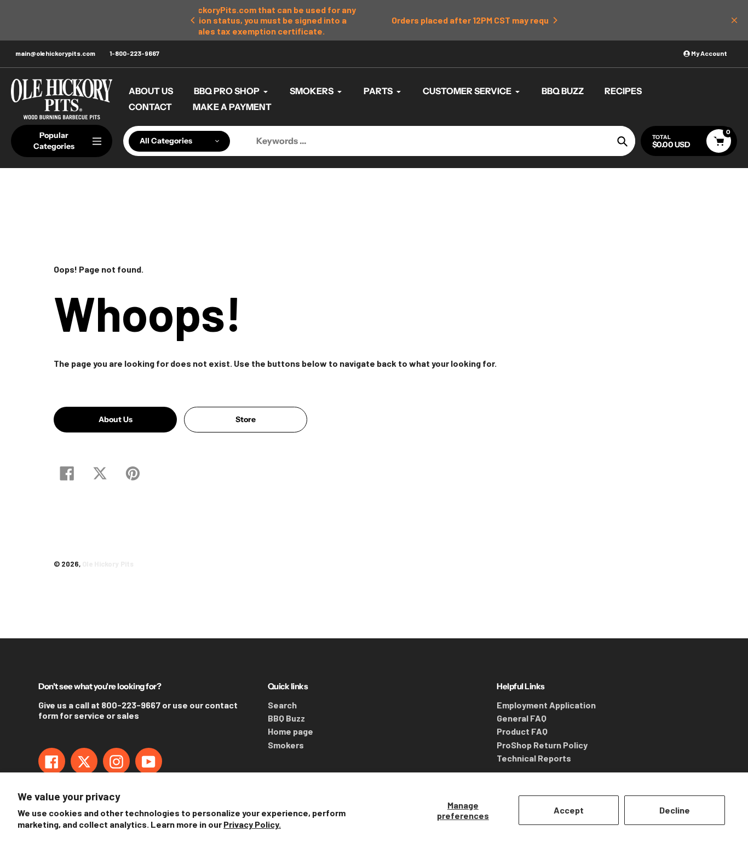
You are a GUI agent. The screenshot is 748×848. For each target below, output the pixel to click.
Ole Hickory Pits (108, 563)
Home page (290, 731)
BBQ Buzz (286, 718)
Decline (674, 810)
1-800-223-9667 (134, 53)
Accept (569, 810)
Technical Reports (534, 758)
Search (282, 705)
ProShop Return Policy (542, 745)
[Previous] (193, 20)
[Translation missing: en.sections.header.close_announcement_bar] (734, 20)
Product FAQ (522, 731)
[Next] (554, 20)
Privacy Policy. (252, 824)
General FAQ (521, 718)
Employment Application (546, 705)
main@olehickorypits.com (55, 53)
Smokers (286, 745)
